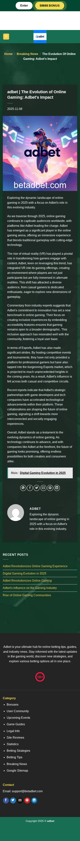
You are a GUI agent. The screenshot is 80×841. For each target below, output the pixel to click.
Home (8, 54)
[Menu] (6, 37)
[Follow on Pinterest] (27, 800)
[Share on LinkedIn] (57, 488)
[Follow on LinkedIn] (34, 800)
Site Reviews (15, 737)
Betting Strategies (18, 750)
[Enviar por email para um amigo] (43, 488)
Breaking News (27, 54)
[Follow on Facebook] (6, 800)
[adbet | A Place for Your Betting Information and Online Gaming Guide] (40, 36)
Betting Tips (14, 757)
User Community (18, 711)
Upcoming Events (18, 717)
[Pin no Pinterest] (50, 488)
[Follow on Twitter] (13, 800)
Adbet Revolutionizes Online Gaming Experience (35, 566)
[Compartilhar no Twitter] (36, 488)
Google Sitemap (17, 770)
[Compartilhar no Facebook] (30, 488)
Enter (24, 5)
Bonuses (12, 704)
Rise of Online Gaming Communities (27, 595)
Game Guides (16, 724)
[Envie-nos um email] (20, 800)
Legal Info (13, 731)
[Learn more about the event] (40, 20)
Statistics (13, 744)
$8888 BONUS (50, 5)
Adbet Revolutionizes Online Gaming (27, 580)
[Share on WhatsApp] (23, 488)
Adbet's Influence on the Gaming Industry (30, 587)
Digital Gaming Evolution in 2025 (24, 573)
